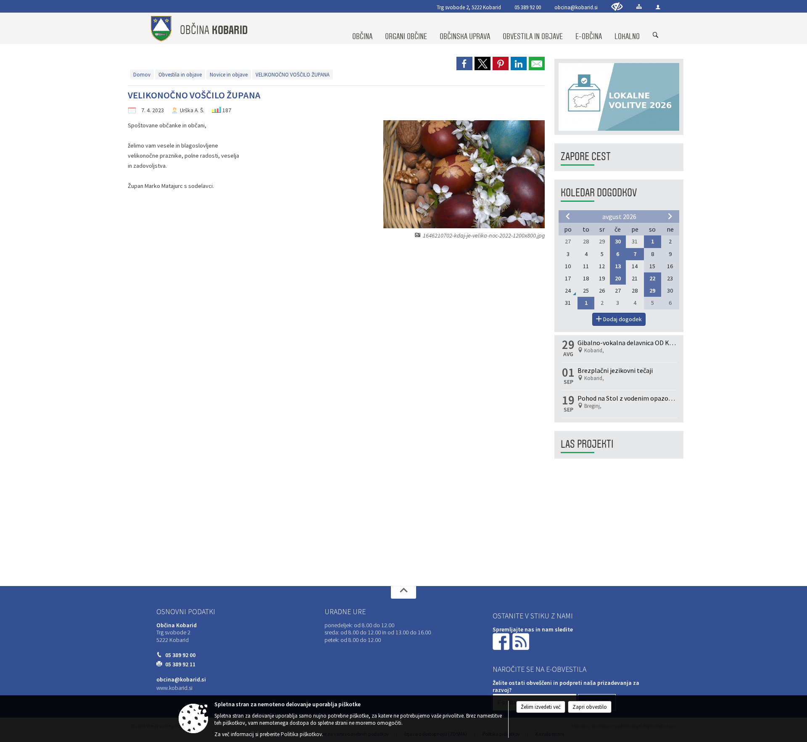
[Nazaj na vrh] (403, 592)
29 (652, 290)
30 (618, 241)
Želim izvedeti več (541, 706)
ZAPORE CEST (586, 157)
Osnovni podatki (185, 611)
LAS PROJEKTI (587, 444)
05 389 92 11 (180, 664)
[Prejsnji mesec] (567, 216)
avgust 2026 (619, 216)
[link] (464, 63)
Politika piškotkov (301, 734)
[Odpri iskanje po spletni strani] (656, 35)
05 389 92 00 (527, 7)
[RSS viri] (521, 640)
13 (618, 266)
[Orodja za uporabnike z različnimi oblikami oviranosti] (617, 6)
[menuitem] (362, 29)
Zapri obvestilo (589, 706)
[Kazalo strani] (639, 6)
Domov (141, 74)
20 (618, 278)
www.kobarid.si (174, 688)
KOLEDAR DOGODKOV (599, 193)
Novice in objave (229, 74)
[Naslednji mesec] (670, 216)
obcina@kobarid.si (576, 7)
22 (652, 278)
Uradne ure (345, 611)
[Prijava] (658, 7)
